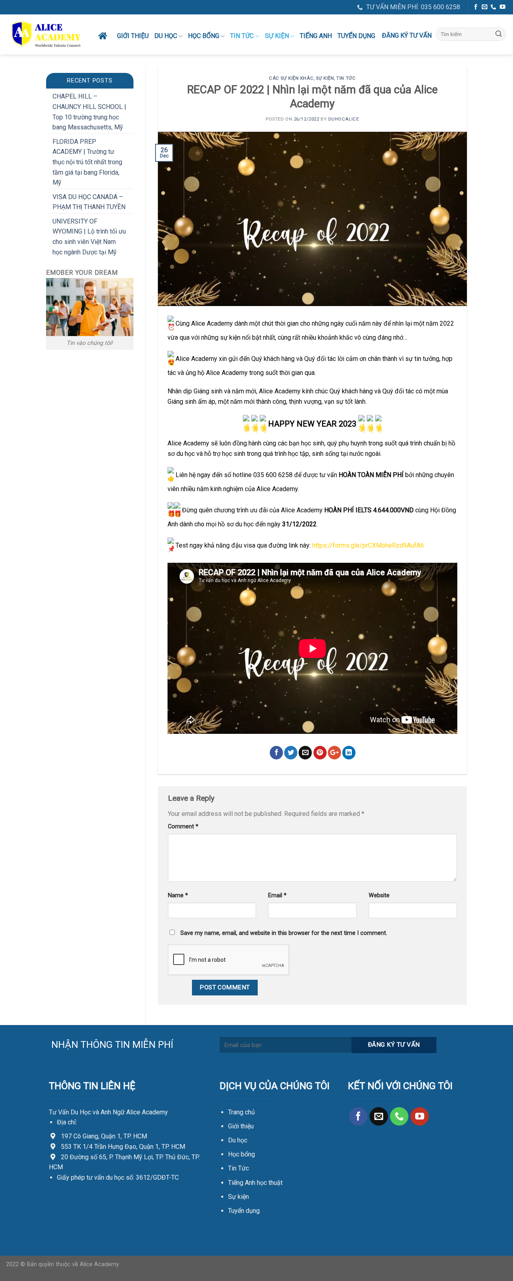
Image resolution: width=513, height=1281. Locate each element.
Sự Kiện (277, 36)
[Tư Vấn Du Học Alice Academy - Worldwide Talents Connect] (46, 34)
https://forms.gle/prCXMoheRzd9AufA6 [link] (368, 545)
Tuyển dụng (356, 36)
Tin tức (242, 36)
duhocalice (343, 119)
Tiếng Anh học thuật (255, 1182)
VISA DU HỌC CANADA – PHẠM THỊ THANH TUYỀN (89, 202)
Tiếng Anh (316, 36)
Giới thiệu (133, 36)
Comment (183, 826)
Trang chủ (241, 1112)
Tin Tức (238, 1168)
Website (379, 895)
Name (178, 895)
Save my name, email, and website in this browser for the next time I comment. (283, 933)
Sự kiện (238, 1196)
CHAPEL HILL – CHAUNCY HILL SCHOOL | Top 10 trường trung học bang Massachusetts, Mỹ (89, 112)
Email (277, 895)
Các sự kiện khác (291, 78)
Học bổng (203, 36)
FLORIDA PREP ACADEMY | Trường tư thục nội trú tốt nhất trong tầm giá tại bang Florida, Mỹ (87, 162)
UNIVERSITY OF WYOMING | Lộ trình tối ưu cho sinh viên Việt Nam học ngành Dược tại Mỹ (89, 237)
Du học (165, 36)
